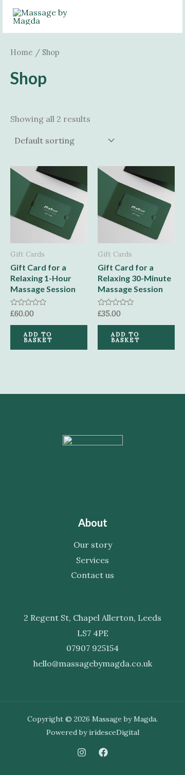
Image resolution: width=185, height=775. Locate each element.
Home (21, 52)
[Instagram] (81, 752)
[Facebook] (103, 752)
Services (92, 560)
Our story (92, 544)
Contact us (92, 575)
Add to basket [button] (38, 337)
